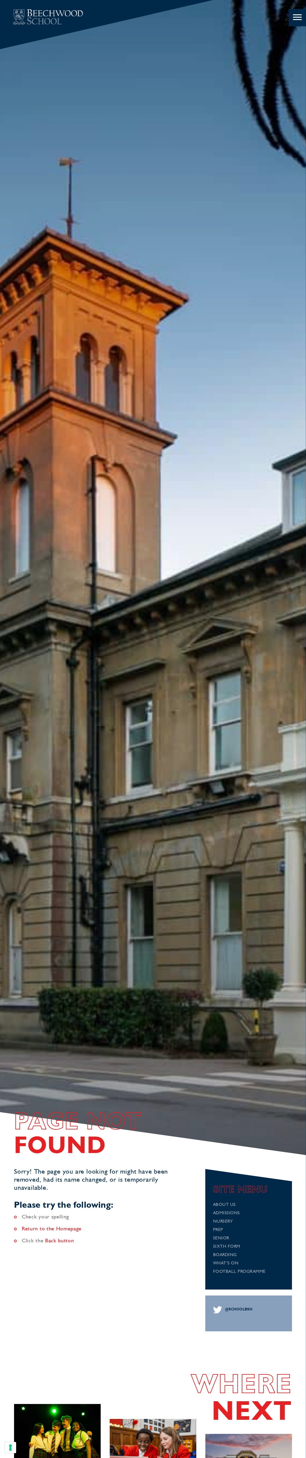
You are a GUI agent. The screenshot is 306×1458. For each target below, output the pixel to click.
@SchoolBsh (238, 1309)
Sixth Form (226, 1246)
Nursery (223, 1221)
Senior (221, 1238)
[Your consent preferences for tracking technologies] (10, 1447)
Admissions (226, 1213)
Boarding (225, 1255)
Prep (218, 1230)
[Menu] (297, 17)
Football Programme (239, 1272)
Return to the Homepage (52, 1229)
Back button (59, 1241)
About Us (224, 1205)
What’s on (226, 1263)
